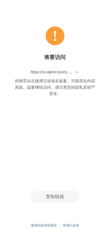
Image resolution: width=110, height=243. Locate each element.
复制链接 (55, 196)
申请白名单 (71, 225)
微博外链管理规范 (44, 225)
